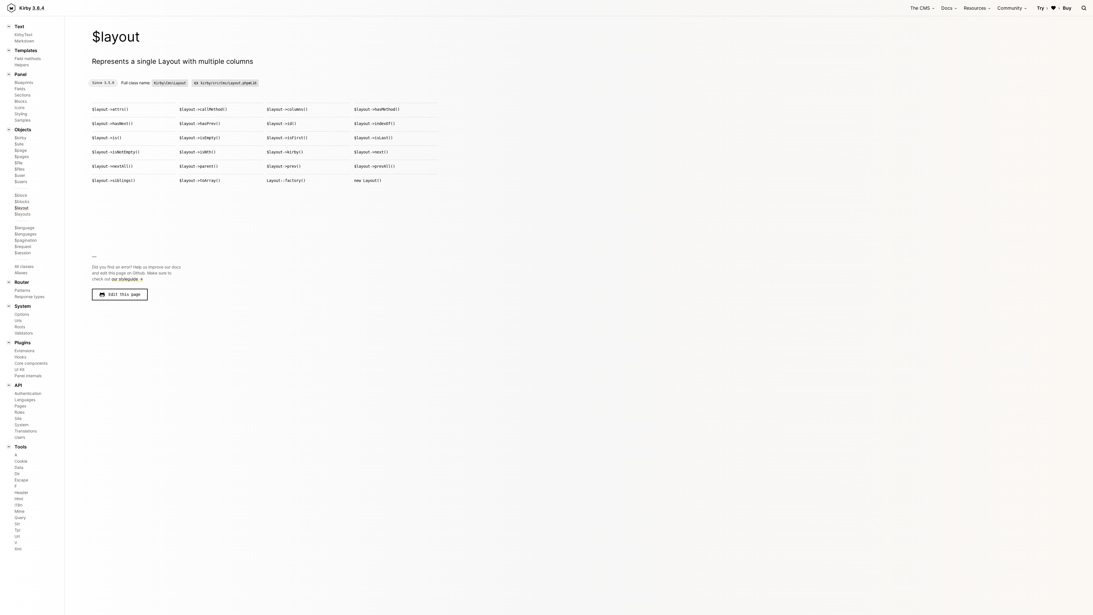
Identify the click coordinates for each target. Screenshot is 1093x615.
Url (17, 536)
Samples (22, 120)
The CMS (920, 8)
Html (19, 498)
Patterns (22, 290)
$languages (25, 233)
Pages (20, 405)
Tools (21, 447)
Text (19, 26)
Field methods (28, 58)
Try (1040, 8)
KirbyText (23, 34)
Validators (24, 333)
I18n (18, 505)
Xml (18, 548)
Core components (31, 363)
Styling (21, 113)
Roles (19, 412)
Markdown (24, 40)
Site (18, 418)
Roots (20, 326)
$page (21, 150)
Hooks (20, 356)
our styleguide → (127, 278)
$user (20, 175)
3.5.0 (109, 83)
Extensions (24, 350)
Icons (19, 107)
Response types (29, 296)
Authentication (28, 393)
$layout (21, 207)
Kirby (31, 8)
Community (1009, 8)
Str (17, 523)
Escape (21, 479)
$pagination (26, 240)
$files (19, 169)
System (23, 306)
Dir (17, 473)
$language (24, 227)
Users (20, 437)
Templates (26, 50)
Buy (1067, 8)
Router (22, 282)
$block (21, 195)
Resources (975, 8)
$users (21, 181)
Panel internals (28, 375)
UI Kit (19, 369)
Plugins (23, 342)
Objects (23, 129)
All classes (24, 266)
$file (18, 162)
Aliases (21, 272)
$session (23, 252)
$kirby (20, 137)
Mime (19, 511)
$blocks (22, 201)
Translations (26, 431)
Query (20, 517)
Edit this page (124, 294)
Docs (946, 8)
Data (19, 467)
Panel (20, 74)
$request (23, 246)
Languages (25, 399)
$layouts (22, 214)
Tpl (17, 530)
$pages (22, 156)
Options (22, 314)
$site (19, 144)
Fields (20, 88)
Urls (18, 320)
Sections (22, 95)
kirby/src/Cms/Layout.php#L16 (228, 83)
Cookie (21, 461)
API (18, 385)
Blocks (21, 101)
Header (21, 492)
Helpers (22, 64)
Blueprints (24, 82)
